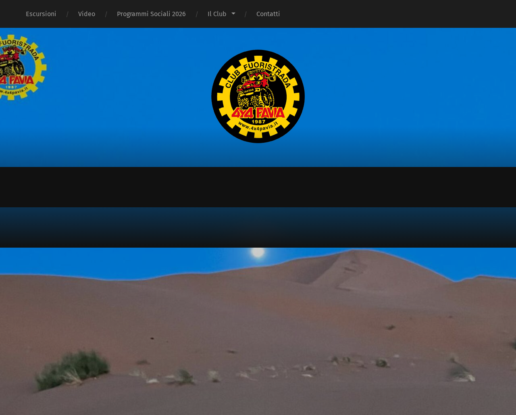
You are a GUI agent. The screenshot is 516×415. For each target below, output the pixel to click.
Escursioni (41, 14)
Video (86, 14)
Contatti (268, 14)
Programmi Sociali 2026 (151, 14)
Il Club (217, 14)
